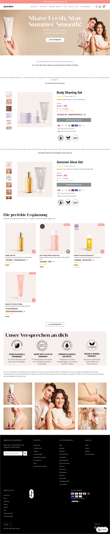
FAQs (65, 6)
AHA (60, 445)
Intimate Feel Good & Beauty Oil (84, 255)
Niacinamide (63, 472)
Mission (87, 451)
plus (65, 108)
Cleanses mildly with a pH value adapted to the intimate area (54, 258)
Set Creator (52, 6)
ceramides (62, 457)
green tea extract (64, 463)
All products (34, 6)
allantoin (61, 448)
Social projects (89, 454)
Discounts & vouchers (40, 466)
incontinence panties (40, 457)
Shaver (36, 451)
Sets (35, 463)
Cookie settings (8, 516)
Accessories (37, 460)
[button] (81, 96)
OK (25, 453)
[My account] (100, 7)
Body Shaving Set (69, 92)
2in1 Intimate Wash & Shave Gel (49, 255)
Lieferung (6, 501)
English (6, 524)
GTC (5, 510)
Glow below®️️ (63, 460)
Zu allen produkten (55, 324)
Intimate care (38, 448)
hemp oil (62, 466)
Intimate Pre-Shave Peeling (13, 304)
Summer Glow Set (70, 162)
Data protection (8, 513)
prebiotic (62, 475)
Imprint (6, 507)
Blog (76, 6)
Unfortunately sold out (74, 120)
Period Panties (38, 454)
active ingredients (85, 6)
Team (87, 445)
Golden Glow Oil (10, 255)
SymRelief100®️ (64, 481)
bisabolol (62, 451)
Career (87, 448)
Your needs (43, 6)
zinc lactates (63, 484)
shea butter (62, 478)
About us (58, 6)
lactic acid (62, 469)
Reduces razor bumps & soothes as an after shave (87, 257)
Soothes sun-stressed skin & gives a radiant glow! (18, 257)
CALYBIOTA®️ (63, 454)
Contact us (71, 6)
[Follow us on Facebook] (95, 527)
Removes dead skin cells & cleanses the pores (17, 306)
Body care (37, 445)
